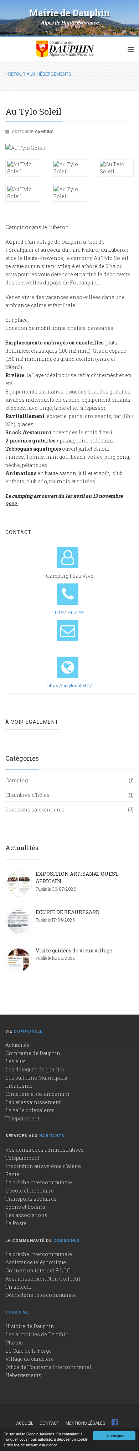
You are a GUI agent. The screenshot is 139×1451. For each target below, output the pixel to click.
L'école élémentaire (29, 1190)
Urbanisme (18, 1085)
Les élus (15, 1061)
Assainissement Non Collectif (42, 1278)
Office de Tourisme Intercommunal (48, 1367)
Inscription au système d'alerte (43, 1166)
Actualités (17, 1045)
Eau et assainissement (33, 1102)
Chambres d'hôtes (27, 795)
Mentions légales (85, 1423)
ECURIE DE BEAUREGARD (67, 912)
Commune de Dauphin (32, 1053)
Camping (44, 132)
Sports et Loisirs (25, 1206)
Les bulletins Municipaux (36, 1077)
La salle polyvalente (30, 1110)
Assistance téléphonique (35, 1262)
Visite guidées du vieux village (74, 950)
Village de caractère (29, 1358)
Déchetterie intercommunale (40, 1295)
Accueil (24, 1423)
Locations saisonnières (35, 809)
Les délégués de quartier (35, 1069)
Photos (14, 1342)
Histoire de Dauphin (29, 1326)
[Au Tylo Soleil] (69, 147)
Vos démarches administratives (44, 1149)
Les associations (26, 1215)
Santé (12, 1174)
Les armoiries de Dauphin (37, 1334)
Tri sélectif (18, 1286)
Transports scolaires (31, 1198)
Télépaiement (22, 1118)
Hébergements (23, 1375)
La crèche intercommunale (38, 1182)
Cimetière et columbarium (37, 1094)
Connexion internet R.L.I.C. (38, 1270)
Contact (49, 1423)
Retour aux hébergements (39, 74)
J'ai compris (114, 1435)
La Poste (15, 1223)
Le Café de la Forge (28, 1350)
